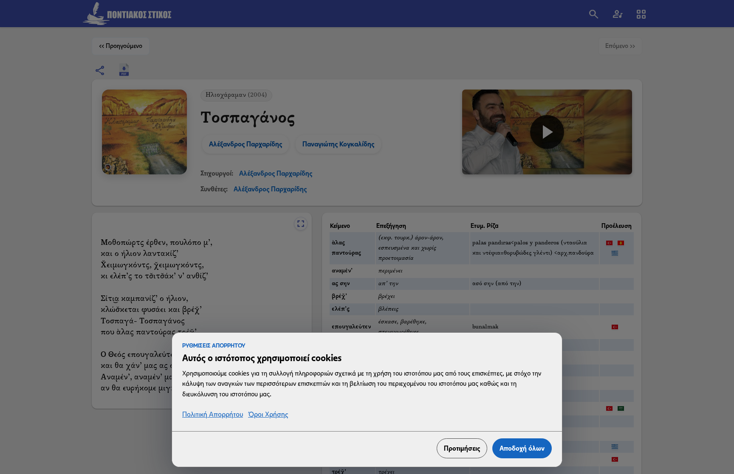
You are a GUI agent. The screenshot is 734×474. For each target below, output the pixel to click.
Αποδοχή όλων (522, 448)
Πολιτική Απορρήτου (212, 414)
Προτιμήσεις (462, 448)
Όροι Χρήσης (268, 414)
